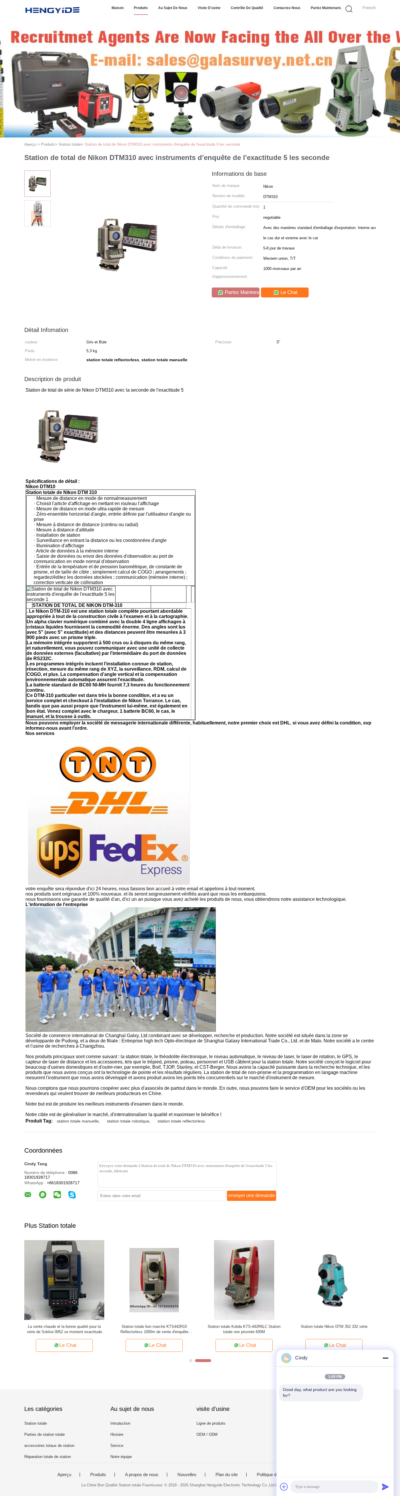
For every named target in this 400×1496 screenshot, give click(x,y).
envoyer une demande (251, 1195)
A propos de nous (141, 1475)
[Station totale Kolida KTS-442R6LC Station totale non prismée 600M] (69, 1280)
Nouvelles (186, 1475)
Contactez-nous (286, 8)
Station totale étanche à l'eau (240, 1326)
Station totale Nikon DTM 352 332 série (158, 1326)
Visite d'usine (209, 8)
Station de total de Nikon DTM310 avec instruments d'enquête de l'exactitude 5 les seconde (162, 144)
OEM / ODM (207, 1434)
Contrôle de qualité (247, 8)
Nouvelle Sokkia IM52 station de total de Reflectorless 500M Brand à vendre (330, 1329)
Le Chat (288, 292)
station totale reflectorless (181, 1121)
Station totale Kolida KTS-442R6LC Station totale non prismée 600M (68, 1329)
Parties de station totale (44, 1434)
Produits (141, 8)
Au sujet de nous (172, 8)
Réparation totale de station (47, 1456)
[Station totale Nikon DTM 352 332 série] (159, 1280)
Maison (118, 8)
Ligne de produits (210, 1423)
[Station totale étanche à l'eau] (240, 1280)
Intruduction (120, 1423)
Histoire (116, 1434)
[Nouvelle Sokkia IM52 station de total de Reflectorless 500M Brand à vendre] (330, 1280)
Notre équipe (121, 1456)
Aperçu (64, 1475)
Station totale (35, 1423)
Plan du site (227, 1475)
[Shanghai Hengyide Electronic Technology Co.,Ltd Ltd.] (52, 10)
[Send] (385, 1486)
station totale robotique (128, 1121)
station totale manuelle (78, 1121)
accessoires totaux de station (49, 1445)
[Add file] (284, 1486)
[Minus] (385, 1357)
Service (116, 1445)
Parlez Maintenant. (326, 8)
